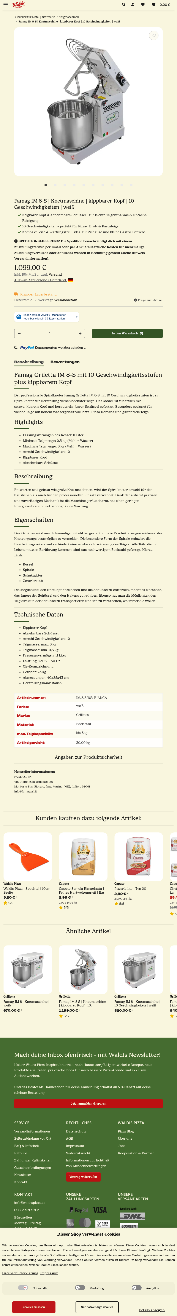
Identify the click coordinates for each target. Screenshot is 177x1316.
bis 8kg (81, 733)
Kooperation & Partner (136, 1153)
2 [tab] (55, 185)
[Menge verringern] (19, 333)
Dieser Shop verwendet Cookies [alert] (88, 1234)
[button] (125, 5)
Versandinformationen (32, 1131)
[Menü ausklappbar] (5, 2)
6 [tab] (93, 185)
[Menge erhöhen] (80, 333)
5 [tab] (83, 185)
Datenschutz (76, 1131)
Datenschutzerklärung (20, 1273)
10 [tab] (131, 185)
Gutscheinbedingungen (32, 1168)
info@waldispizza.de (29, 1203)
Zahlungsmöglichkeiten (33, 1160)
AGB (69, 1138)
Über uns (125, 1138)
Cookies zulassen (34, 1307)
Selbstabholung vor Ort (32, 1138)
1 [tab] (45, 185)
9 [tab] (121, 185)
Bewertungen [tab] (65, 362)
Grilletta (82, 715)
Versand (55, 274)
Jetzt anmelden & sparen (88, 1103)
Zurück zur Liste (28, 17)
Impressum (75, 1146)
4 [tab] (74, 185)
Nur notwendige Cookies (97, 1307)
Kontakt (20, 1182)
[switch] (23, 1287)
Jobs (121, 1146)
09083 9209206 (26, 1210)
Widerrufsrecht (78, 1153)
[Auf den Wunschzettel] (153, 35)
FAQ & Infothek (26, 1146)
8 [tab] (112, 185)
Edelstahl (83, 724)
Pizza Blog (126, 1131)
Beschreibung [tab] (29, 362)
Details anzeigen (152, 1310)
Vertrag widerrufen (83, 1177)
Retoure (20, 1153)
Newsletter (22, 1175)
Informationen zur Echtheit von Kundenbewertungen (87, 1163)
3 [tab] (64, 185)
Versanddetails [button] (65, 300)
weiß (80, 706)
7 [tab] (102, 185)
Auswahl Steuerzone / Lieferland (40, 280)
